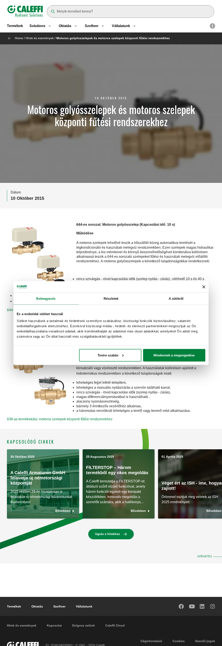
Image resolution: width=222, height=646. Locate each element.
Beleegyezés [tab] (46, 298)
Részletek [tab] (111, 298)
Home (19, 38)
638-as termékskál (21, 419)
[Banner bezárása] (203, 286)
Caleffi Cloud (115, 625)
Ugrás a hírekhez (107, 534)
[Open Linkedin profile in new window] (202, 606)
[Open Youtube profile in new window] (192, 606)
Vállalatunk (84, 606)
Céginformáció (151, 641)
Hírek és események (40, 38)
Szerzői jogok (205, 641)
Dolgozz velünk (83, 625)
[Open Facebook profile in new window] (181, 606)
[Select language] (212, 26)
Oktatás (37, 606)
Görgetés (204, 556)
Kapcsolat (54, 625)
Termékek (15, 26)
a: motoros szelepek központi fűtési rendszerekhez (74, 419)
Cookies (179, 641)
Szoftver (59, 606)
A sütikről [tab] (176, 298)
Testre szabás (108, 355)
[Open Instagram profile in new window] (212, 606)
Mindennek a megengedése (174, 355)
